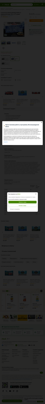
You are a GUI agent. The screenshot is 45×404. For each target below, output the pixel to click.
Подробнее (6, 141)
